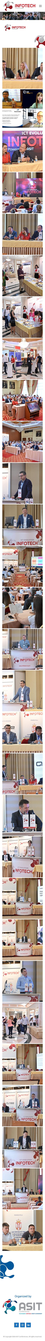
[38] (22, 192)
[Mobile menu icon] (40, 6)
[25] (22, 732)
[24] (22, 773)
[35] (22, 317)
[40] (22, 109)
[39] (22, 151)
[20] (22, 939)
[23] (22, 815)
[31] (22, 483)
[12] (22, 68)
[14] (22, 1188)
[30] (22, 524)
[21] (22, 898)
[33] (22, 400)
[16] (22, 1105)
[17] (22, 1064)
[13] (22, 1230)
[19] (22, 981)
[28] (22, 607)
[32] (22, 441)
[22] (22, 856)
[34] (22, 358)
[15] (22, 1147)
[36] (22, 275)
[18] (22, 1022)
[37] (22, 234)
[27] (22, 649)
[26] (22, 690)
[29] (22, 566)
